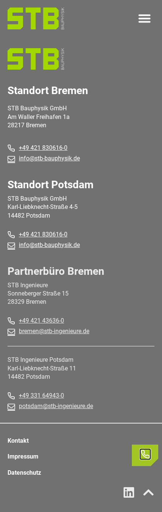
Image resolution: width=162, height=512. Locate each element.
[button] (145, 19)
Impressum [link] (23, 456)
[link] (36, 18)
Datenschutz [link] (24, 472)
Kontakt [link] (18, 440)
